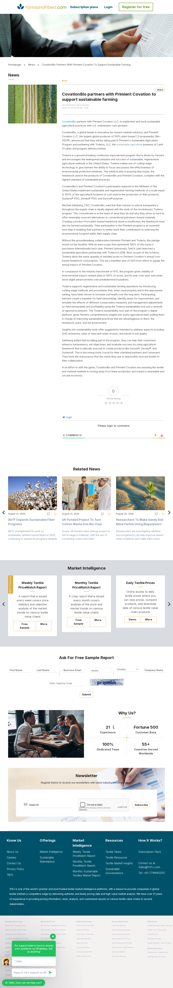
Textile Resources (116, 857)
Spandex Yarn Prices (166, 925)
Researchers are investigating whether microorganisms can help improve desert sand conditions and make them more (140, 535)
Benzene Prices (45, 925)
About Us (12, 851)
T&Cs (10, 874)
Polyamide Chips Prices (59, 930)
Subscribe (141, 804)
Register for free (136, 7)
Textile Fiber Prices (165, 943)
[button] (170, 514)
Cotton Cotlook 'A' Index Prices (85, 934)
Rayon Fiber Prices (117, 947)
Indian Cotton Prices (82, 943)
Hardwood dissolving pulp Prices (121, 930)
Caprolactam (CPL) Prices (58, 925)
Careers (11, 857)
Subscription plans (84, 7)
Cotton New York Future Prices (85, 925)
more (43, 624)
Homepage (14, 64)
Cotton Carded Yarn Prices (83, 956)
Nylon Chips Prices (46, 930)
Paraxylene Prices (20, 925)
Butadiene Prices (152, 930)
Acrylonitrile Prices (163, 952)
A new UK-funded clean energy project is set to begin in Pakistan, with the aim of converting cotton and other (86, 535)
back (64, 80)
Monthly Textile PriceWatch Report (84, 863)
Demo (132, 619)
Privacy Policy (15, 869)
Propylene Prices (152, 952)
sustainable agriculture (129, 144)
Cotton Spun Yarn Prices (83, 947)
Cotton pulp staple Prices (119, 925)
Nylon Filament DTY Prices (58, 934)
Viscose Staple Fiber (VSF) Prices (121, 939)
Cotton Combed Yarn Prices (84, 952)
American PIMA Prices (83, 930)
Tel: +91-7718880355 (151, 873)
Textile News (113, 851)
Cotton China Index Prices (83, 939)
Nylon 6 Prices (61, 947)
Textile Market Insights (119, 863)
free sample (24, 626)
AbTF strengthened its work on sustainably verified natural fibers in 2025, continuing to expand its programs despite (32, 535)
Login (108, 7)
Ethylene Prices (9, 925)
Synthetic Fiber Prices (153, 943)
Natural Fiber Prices (153, 934)
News (31, 64)
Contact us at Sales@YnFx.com (149, 865)
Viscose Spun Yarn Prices (119, 956)
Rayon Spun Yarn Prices (118, 952)
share (160, 89)
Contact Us (14, 863)
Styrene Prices (162, 930)
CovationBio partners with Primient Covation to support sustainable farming (86, 64)
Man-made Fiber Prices (154, 939)
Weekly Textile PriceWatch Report (84, 853)
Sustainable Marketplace (47, 859)
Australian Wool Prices (153, 925)
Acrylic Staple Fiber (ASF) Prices (156, 957)
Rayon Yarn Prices (128, 947)
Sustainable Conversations (114, 871)
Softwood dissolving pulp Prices (121, 934)
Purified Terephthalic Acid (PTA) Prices (16, 930)
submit (86, 694)
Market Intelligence (51, 851)
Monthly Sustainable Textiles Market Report (86, 873)
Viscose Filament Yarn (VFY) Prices (122, 943)
